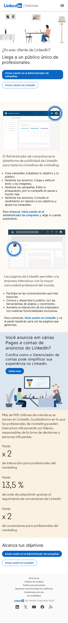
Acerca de (34, 578)
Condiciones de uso (34, 592)
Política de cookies (34, 581)
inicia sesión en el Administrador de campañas (23, 213)
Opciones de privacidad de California (34, 588)
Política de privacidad (34, 585)
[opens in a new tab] (17, 608)
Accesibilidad (34, 595)
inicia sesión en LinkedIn (40, 318)
